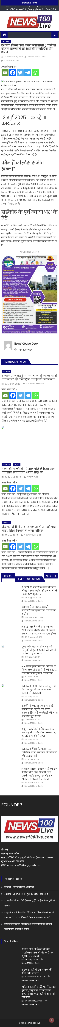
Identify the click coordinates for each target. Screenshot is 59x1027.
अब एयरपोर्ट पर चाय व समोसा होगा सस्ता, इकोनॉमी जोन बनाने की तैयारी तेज (10, 576)
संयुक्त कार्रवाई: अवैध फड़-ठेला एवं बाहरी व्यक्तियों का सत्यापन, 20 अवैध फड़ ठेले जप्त (39, 732)
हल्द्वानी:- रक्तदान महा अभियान (19, 887)
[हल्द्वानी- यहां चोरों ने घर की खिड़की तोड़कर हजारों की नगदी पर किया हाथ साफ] (10, 651)
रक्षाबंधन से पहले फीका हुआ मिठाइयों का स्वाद (26, 893)
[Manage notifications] (51, 1020)
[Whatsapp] (35, 72)
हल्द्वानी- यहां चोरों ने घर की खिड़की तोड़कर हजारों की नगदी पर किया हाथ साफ (39, 650)
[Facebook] (12, 72)
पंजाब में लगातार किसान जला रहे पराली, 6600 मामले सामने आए (52, 576)
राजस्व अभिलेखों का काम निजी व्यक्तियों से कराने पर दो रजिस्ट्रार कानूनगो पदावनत (29, 377)
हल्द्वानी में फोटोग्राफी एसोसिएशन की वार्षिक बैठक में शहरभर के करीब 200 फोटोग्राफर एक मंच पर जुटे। (29, 915)
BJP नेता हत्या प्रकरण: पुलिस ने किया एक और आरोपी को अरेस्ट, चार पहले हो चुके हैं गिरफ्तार (39, 670)
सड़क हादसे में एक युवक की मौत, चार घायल (37, 971)
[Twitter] (20, 72)
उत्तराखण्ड (6, 41)
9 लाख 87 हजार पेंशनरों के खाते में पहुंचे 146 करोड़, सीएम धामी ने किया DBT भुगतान (39, 591)
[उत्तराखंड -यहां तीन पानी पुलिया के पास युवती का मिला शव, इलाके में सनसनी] (10, 690)
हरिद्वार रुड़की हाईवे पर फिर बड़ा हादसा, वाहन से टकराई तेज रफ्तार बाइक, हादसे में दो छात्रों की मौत (39, 992)
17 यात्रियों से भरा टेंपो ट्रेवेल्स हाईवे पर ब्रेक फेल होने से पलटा (29, 903)
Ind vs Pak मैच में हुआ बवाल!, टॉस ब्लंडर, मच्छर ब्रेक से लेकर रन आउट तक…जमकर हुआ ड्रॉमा (39, 630)
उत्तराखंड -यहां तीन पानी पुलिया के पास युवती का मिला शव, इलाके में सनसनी (39, 689)
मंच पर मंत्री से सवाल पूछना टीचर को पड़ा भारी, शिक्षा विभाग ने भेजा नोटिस (29, 529)
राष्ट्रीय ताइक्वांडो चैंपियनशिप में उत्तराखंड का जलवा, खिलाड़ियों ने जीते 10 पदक (28, 927)
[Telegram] (27, 72)
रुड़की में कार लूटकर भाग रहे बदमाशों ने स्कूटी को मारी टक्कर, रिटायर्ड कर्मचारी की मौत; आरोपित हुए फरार (40, 711)
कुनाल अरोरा (32, 476)
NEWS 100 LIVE (33, 1023)
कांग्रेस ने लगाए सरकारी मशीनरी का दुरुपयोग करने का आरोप (39, 610)
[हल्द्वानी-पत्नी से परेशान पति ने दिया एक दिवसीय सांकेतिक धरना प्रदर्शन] (30, 443)
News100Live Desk (36, 56)
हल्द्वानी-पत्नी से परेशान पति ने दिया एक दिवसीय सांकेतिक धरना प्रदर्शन (28, 470)
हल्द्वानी (17, 464)
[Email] (5, 72)
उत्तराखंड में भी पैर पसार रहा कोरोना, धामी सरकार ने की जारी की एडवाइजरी (39, 752)
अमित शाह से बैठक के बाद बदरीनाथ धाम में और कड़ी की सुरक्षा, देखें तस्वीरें (38, 953)
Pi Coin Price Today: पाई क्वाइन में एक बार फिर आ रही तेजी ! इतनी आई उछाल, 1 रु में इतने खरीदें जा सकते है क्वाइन (39, 774)
